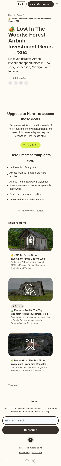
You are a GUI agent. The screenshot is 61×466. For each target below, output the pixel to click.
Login (21, 4)
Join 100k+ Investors (40, 4)
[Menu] (57, 3)
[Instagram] (30, 440)
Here (10, 15)
